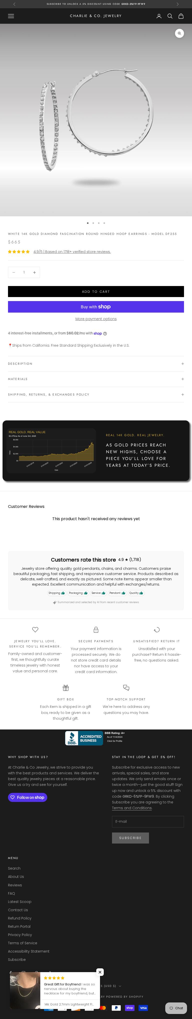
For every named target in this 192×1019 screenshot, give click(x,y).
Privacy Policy (20, 934)
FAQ (11, 893)
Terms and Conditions (132, 807)
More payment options (96, 318)
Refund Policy (20, 918)
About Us (16, 876)
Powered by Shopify (125, 997)
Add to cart (96, 291)
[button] (100, 972)
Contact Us (18, 909)
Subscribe (130, 838)
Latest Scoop (20, 901)
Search (14, 868)
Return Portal (19, 926)
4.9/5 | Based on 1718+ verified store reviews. (72, 251)
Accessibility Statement (29, 951)
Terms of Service (22, 943)
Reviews (15, 885)
